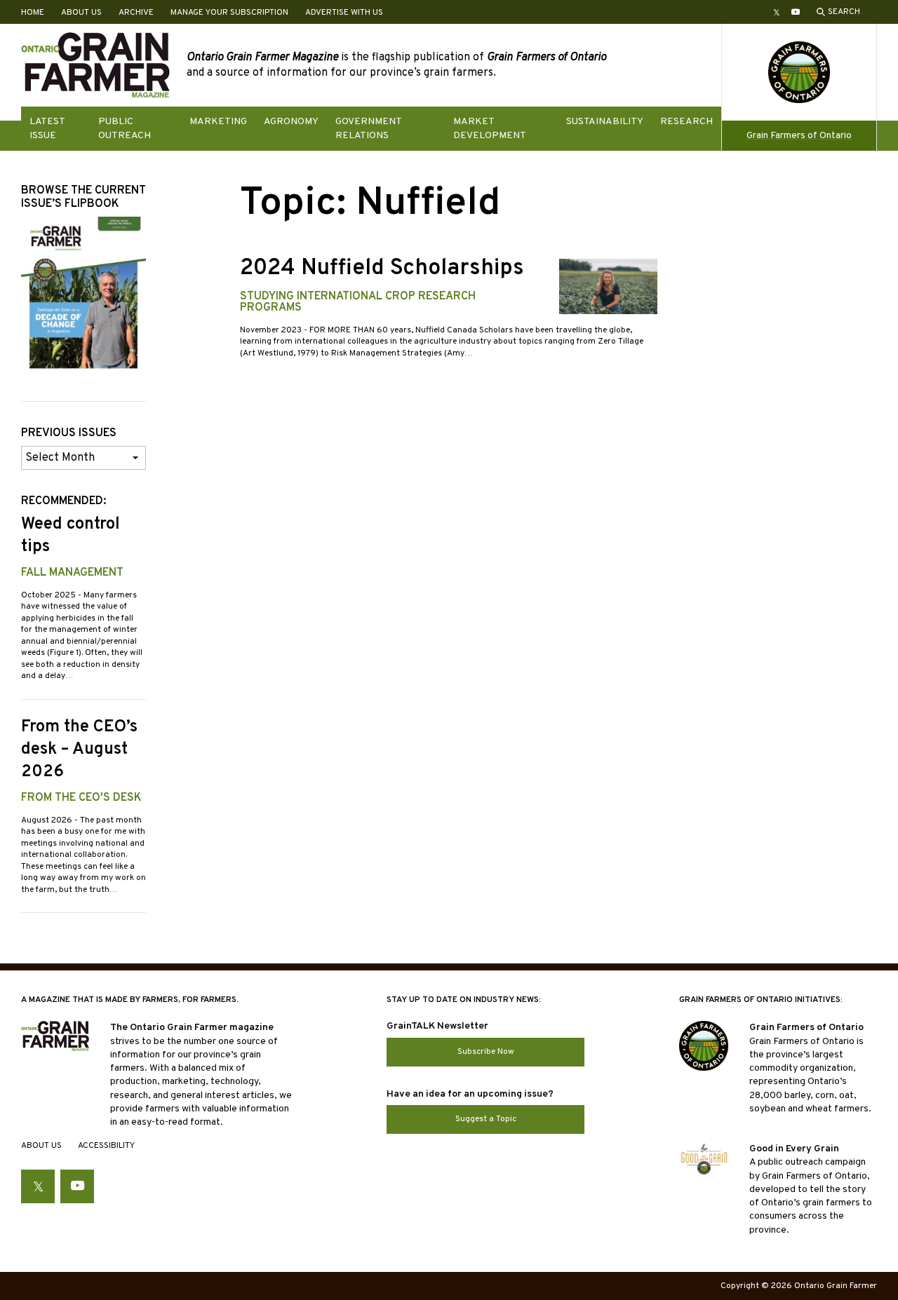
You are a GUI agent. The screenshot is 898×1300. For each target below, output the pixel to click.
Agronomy (291, 122)
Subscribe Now (485, 1051)
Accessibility (106, 1145)
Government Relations (368, 128)
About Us (81, 12)
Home (32, 12)
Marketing (218, 122)
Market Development (489, 128)
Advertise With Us (344, 12)
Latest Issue (47, 128)
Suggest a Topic (485, 1119)
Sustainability (604, 122)
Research (686, 122)
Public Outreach (124, 128)
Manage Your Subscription (229, 12)
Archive (136, 12)
